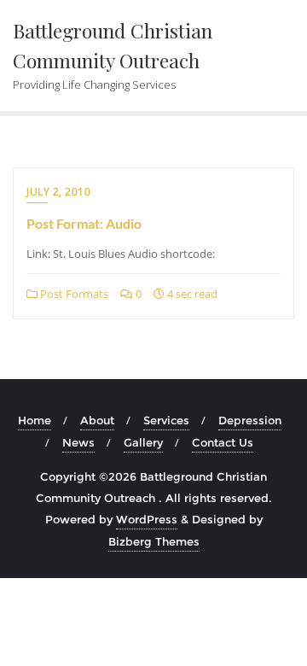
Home (34, 420)
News (78, 442)
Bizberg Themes (154, 541)
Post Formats (73, 293)
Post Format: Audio (84, 223)
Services (166, 420)
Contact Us (222, 442)
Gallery (143, 442)
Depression (249, 420)
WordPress (146, 519)
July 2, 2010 (58, 191)
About (97, 420)
